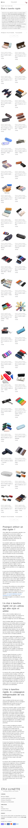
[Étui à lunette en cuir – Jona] (7, 69)
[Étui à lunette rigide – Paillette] (21, 427)
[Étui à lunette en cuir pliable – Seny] (7, 306)
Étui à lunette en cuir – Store (7, 223)
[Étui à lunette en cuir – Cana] (21, 45)
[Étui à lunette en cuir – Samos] (21, 164)
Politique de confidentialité (7, 801)
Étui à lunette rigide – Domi (20, 340)
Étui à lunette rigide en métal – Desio (21, 151)
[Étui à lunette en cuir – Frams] (21, 474)
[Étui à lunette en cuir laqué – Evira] (21, 498)
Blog (2, 807)
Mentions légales (5, 796)
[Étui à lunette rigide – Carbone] (21, 236)
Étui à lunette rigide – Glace (20, 269)
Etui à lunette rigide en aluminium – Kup (7, 484)
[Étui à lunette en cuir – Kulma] (7, 427)
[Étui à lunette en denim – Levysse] (7, 451)
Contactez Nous (4, 808)
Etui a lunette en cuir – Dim (21, 104)
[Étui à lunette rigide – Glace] (21, 259)
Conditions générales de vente (8, 798)
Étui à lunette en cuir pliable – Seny (6, 317)
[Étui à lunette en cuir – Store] (7, 212)
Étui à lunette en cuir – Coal (7, 509)
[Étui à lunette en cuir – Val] (7, 330)
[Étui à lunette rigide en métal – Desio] (21, 141)
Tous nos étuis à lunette (6, 53)
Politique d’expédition (6, 800)
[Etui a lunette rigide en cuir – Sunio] (7, 377)
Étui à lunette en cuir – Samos (21, 175)
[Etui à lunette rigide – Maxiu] (21, 354)
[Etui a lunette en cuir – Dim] (21, 93)
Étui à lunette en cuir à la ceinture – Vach (7, 128)
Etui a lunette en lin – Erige (20, 461)
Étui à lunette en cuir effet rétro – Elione (6, 270)
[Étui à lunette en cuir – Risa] (21, 212)
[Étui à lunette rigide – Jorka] (7, 354)
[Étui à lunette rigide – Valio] (21, 188)
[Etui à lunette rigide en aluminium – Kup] (7, 474)
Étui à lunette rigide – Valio (20, 198)
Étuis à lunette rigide (6, 52)
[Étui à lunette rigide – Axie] (7, 164)
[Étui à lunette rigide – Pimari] (21, 283)
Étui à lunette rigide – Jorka (6, 364)
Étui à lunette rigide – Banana (6, 246)
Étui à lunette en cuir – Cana (21, 56)
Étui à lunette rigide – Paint (20, 316)
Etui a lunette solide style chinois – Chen (6, 293)
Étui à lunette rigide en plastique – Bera (7, 151)
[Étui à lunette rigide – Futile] (7, 401)
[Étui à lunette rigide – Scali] (7, 45)
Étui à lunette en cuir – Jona (7, 80)
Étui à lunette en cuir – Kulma (7, 438)
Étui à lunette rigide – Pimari (20, 293)
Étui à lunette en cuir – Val (7, 341)
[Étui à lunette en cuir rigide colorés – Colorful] (21, 401)
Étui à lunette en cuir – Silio (21, 388)
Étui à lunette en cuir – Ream (7, 199)
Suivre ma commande (6, 810)
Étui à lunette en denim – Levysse (7, 461)
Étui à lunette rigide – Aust (20, 79)
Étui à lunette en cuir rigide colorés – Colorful (20, 413)
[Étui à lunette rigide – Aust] (21, 69)
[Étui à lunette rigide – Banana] (7, 236)
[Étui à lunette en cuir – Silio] (21, 377)
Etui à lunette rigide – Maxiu (20, 364)
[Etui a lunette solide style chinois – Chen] (7, 283)
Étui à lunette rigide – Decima (6, 103)
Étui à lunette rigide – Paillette (20, 437)
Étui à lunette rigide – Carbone (20, 246)
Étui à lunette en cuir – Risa (21, 223)
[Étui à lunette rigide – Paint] (21, 306)
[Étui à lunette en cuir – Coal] (7, 498)
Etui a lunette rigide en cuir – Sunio (7, 388)
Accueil (2, 5)
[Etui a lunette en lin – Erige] (21, 451)
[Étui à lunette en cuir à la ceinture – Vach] (7, 117)
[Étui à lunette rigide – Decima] (7, 93)
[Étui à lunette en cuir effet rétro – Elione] (7, 259)
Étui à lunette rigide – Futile (6, 411)
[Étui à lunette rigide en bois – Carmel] (21, 117)
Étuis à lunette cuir (19, 52)
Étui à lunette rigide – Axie (6, 174)
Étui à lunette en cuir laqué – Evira (20, 509)
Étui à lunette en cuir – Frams (21, 485)
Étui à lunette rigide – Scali (6, 55)
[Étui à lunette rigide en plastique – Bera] (7, 141)
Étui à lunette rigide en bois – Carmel (21, 127)
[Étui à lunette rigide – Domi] (21, 330)
